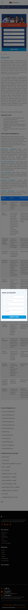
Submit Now (14, 317)
